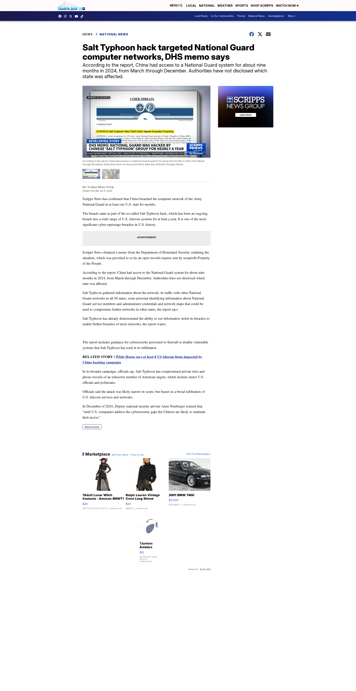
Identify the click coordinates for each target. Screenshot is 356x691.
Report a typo (92, 426)
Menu (174, 5)
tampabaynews (60, 16)
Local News (201, 16)
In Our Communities (222, 16)
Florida (241, 16)
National (207, 5)
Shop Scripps (262, 5)
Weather (225, 5)
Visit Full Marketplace (198, 454)
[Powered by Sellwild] (205, 569)
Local (191, 5)
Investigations (276, 16)
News (88, 34)
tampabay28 (71, 16)
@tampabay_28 (83, 16)
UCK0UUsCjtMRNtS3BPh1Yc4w (77, 16)
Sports (241, 5)
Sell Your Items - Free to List (128, 455)
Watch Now (286, 5)
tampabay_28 (66, 16)
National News (256, 16)
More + (292, 16)
